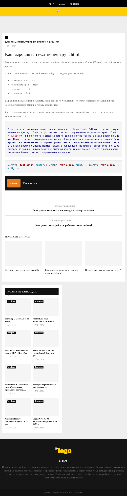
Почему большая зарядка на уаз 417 (103, 270)
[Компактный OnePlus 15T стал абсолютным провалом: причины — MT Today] (18, 373)
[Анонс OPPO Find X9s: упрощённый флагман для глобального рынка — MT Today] (46, 338)
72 (6, 37)
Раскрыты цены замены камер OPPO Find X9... (16, 351)
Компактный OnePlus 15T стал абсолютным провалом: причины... (17, 387)
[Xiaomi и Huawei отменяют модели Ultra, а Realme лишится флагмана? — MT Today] (18, 407)
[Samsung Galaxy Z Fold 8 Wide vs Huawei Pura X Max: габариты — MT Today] (18, 307)
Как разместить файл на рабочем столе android (63, 225)
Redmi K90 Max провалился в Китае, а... (44, 320)
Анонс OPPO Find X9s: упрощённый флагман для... (43, 353)
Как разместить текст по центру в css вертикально (63, 210)
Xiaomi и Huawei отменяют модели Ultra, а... (16, 421)
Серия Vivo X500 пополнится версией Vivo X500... (45, 421)
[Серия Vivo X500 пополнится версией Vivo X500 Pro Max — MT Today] (46, 407)
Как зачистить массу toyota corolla (22, 270)
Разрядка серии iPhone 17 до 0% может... (45, 386)
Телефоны (11, 301)
